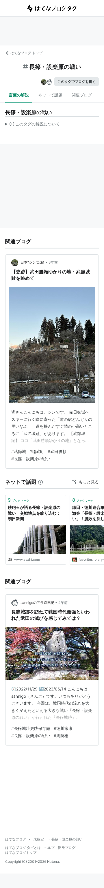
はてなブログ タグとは (23, 847)
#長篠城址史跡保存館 (30, 728)
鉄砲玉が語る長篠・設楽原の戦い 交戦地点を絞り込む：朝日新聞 (34, 513)
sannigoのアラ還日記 (37, 602)
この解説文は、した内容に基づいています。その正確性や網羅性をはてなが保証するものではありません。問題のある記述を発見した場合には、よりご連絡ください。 (32, 125)
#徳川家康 (63, 728)
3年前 (53, 262)
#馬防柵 (61, 735)
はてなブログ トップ (26, 53)
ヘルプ (49, 847)
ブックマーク (18, 500)
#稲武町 (36, 451)
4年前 (63, 602)
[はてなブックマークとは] (40, 482)
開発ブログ (66, 847)
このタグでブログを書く (76, 81)
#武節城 (18, 451)
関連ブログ (82, 94)
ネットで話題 (50, 94)
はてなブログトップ (20, 852)
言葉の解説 (19, 94)
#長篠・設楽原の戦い (30, 458)
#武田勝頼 (57, 451)
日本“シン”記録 (32, 262)
